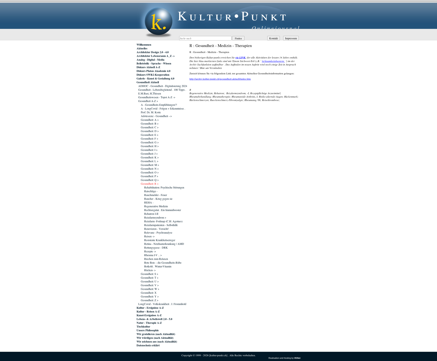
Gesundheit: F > (149, 138)
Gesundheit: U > (150, 281)
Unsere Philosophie (148, 330)
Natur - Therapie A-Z (149, 323)
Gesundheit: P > (149, 176)
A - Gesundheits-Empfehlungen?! (159, 104)
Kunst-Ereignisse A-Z (149, 315)
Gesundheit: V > (150, 285)
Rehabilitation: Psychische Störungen (164, 187)
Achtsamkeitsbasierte (273, 61)
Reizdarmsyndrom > (155, 217)
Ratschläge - (151, 191)
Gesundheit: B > (150, 123)
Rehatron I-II (151, 213)
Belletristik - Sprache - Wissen (154, 63)
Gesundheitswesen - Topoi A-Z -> (156, 97)
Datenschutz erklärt (148, 345)
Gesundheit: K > (150, 157)
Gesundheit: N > (150, 168)
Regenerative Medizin (156, 206)
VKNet (297, 358)
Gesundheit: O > (150, 172)
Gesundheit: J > (149, 153)
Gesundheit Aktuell (148, 82)
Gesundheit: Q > (150, 180)
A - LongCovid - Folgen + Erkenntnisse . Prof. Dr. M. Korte (163, 110)
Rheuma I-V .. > (153, 255)
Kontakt (273, 38)
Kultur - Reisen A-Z (148, 311)
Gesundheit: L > (149, 161)
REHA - (148, 202)
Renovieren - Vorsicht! (156, 228)
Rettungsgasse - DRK (156, 247)
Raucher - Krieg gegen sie (158, 198)
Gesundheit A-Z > (148, 101)
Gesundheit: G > (150, 142)
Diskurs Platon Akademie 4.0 (153, 71)
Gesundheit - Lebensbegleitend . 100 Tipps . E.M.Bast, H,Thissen (162, 91)
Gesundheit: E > (149, 135)
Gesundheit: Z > (149, 300)
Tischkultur (143, 326)
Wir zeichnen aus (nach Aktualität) (157, 341)
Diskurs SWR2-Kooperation (153, 75)
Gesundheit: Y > (150, 296)
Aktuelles (142, 48)
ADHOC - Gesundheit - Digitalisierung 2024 (162, 86)
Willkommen (144, 44)
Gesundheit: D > (150, 131)
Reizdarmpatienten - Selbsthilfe (161, 225)
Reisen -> (149, 236)
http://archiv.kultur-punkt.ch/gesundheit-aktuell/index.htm (220, 78)
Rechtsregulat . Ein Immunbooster (162, 210)
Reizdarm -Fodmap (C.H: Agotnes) (163, 221)
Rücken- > (150, 270)
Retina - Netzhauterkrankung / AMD (164, 244)
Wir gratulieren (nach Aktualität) (156, 334)
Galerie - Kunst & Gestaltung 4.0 (155, 78)
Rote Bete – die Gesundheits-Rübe (162, 262)
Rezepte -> (150, 251)
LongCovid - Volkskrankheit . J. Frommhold (162, 304)
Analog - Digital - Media (150, 60)
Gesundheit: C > (150, 127)
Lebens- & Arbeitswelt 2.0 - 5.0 (154, 319)
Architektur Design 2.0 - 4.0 (153, 52)
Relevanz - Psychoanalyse (158, 232)
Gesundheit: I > (149, 150)
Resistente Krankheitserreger (159, 240)
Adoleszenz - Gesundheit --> (156, 116)
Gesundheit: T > (149, 277)
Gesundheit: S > (149, 274)
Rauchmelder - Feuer (155, 195)
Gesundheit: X (149, 292)
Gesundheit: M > (150, 165)
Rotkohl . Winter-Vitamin (157, 266)
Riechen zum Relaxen (156, 259)
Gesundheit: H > (150, 146)
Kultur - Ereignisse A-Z (150, 308)
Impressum (291, 38)
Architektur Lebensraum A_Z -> (156, 56)
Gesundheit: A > (150, 119)
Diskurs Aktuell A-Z (148, 67)
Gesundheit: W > (150, 289)
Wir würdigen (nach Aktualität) (155, 338)
